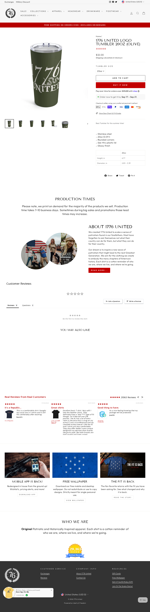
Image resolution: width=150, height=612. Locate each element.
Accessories (28, 15)
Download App (27, 494)
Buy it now (120, 85)
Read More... (99, 270)
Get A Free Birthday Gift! (122, 582)
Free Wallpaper (118, 578)
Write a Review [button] (135, 301)
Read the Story (122, 497)
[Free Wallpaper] (75, 465)
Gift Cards (116, 573)
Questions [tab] (26, 305)
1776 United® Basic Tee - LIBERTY (55, 422)
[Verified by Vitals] (27, 595)
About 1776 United (83, 573)
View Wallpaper (75, 500)
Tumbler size (104, 66)
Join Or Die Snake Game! (122, 586)
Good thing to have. (108, 407)
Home (98, 36)
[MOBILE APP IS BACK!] (27, 465)
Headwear (74, 11)
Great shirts (57, 407)
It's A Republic (9, 421)
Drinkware (94, 11)
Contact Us (81, 578)
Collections (38, 11)
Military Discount (23, 2)
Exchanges (9, 2)
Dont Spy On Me (22, 592)
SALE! (24, 11)
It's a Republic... (13, 407)
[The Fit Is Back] (122, 465)
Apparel (57, 11)
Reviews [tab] (11, 305)
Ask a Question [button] (114, 301)
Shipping (99, 58)
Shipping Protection (101, 421)
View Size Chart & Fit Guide (110, 113)
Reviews (44, 578)
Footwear (113, 11)
